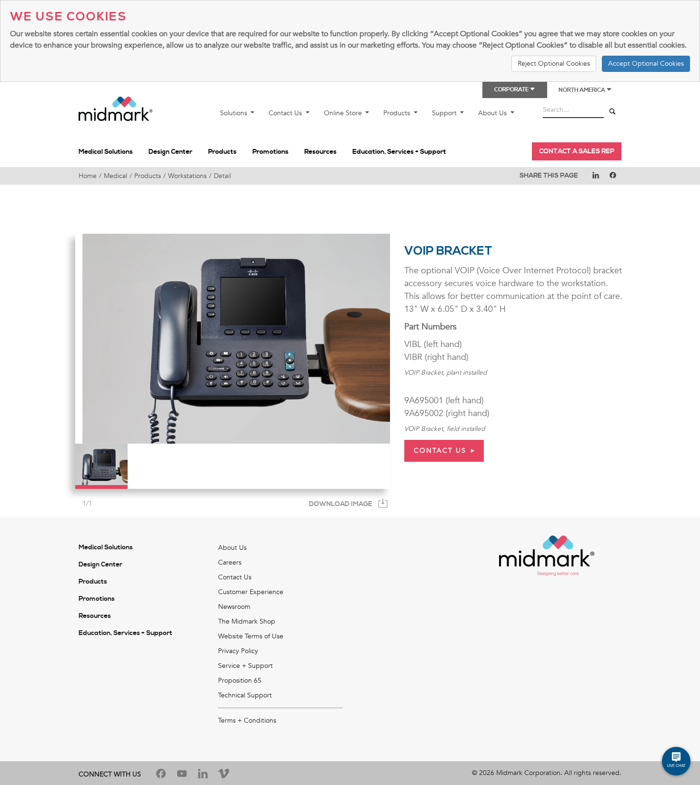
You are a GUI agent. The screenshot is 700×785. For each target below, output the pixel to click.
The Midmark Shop (246, 621)
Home (88, 175)
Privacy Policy (238, 651)
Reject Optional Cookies (554, 63)
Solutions (234, 113)
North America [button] (582, 90)
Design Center (170, 152)
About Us (493, 113)
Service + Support (245, 665)
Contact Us (286, 113)
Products (397, 113)
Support (445, 113)
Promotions (270, 152)
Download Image (340, 504)
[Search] (612, 112)
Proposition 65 (239, 680)
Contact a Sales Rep (576, 151)
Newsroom (234, 606)
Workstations (187, 175)
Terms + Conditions (247, 720)
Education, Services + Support (399, 152)
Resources (320, 152)
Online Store (344, 113)
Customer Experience (250, 591)
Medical (115, 175)
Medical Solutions (106, 152)
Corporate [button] (512, 89)
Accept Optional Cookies (646, 63)
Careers (229, 562)
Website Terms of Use (250, 636)
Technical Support (245, 695)
